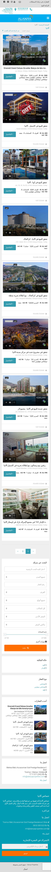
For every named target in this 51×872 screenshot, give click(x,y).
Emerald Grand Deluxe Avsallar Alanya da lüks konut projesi (25, 68)
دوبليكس (42, 684)
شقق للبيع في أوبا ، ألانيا (37, 182)
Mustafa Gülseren (39, 144)
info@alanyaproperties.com (34, 777)
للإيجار (13, 491)
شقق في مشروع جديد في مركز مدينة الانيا (30, 352)
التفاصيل (9, 76)
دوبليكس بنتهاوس (39, 687)
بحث (24, 648)
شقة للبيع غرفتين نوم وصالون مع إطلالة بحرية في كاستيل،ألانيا (25, 465)
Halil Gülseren (40, 87)
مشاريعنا (9, 37)
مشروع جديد (16, 40)
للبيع (27, 37)
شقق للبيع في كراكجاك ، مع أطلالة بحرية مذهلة (28, 295)
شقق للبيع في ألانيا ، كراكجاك (35, 239)
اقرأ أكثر (46, 811)
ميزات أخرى (40, 642)
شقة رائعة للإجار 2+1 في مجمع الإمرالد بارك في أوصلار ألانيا (25, 522)
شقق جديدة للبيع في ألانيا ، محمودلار (32, 409)
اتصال (25, 869)
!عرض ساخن (16, 37)
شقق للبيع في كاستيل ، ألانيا (36, 126)
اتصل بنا (44, 780)
